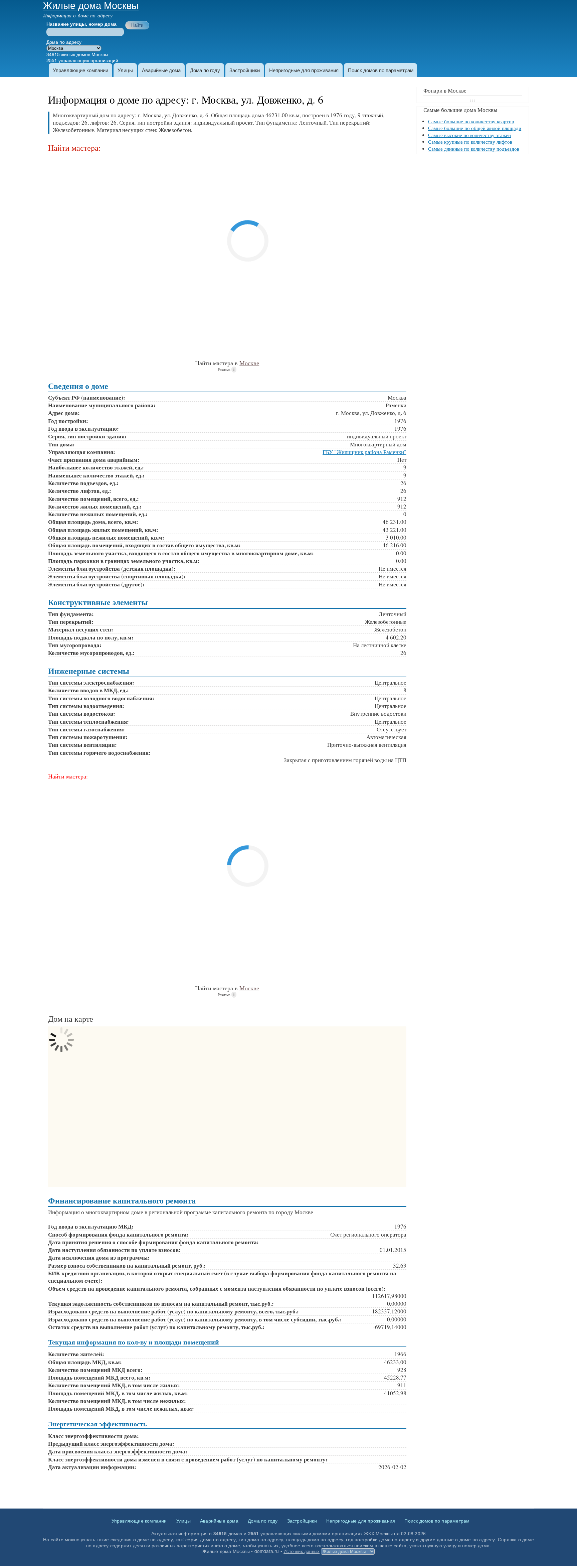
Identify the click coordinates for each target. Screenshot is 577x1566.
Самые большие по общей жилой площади (474, 128)
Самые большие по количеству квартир (471, 121)
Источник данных (301, 1551)
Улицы (125, 70)
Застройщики (244, 70)
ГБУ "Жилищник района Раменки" (364, 452)
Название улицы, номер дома (81, 24)
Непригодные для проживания (304, 70)
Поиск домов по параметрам (380, 70)
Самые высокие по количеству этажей (469, 135)
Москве (249, 363)
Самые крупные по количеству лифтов (470, 142)
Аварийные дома (161, 70)
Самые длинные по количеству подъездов (473, 149)
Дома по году (205, 70)
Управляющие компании (80, 70)
